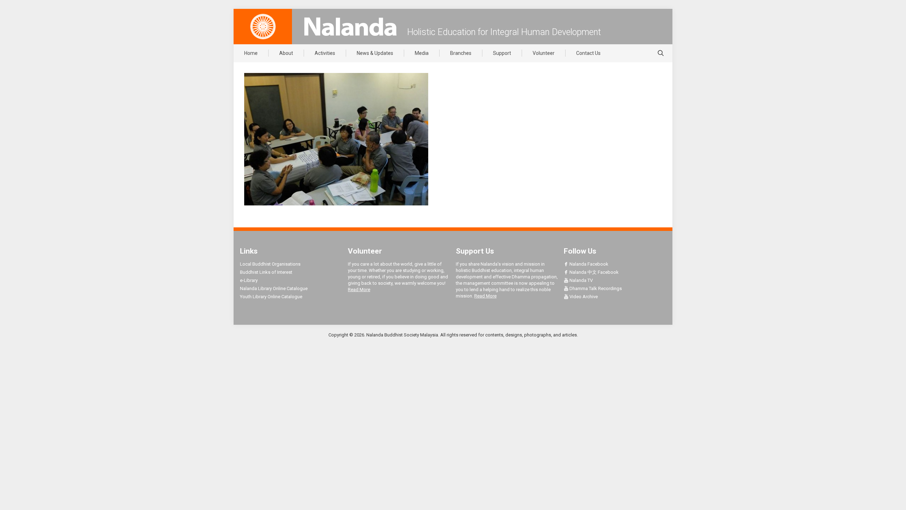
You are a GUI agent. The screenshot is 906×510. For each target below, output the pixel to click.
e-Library (249, 280)
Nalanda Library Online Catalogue (274, 288)
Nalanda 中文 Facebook (593, 272)
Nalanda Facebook (588, 264)
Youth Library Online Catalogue (271, 296)
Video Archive (583, 296)
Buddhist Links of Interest (266, 272)
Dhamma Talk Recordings (595, 288)
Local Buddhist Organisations (270, 264)
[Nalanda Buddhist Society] (350, 26)
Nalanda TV (580, 280)
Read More (359, 289)
